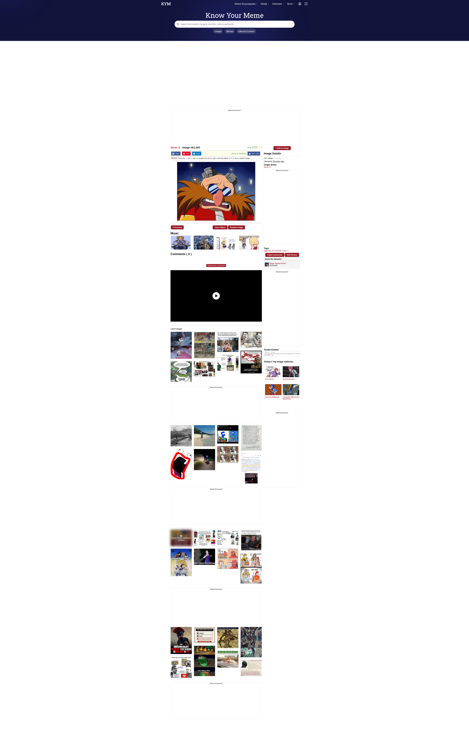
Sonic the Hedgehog (272, 397)
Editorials (277, 4)
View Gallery (220, 227)
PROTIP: (174, 158)
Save (187, 154)
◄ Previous (177, 227)
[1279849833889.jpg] (216, 191)
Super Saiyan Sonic (278, 263)
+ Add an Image (282, 148)
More (290, 4)
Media (264, 4)
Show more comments (216, 266)
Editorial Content (246, 31)
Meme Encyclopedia (245, 4)
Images (218, 31)
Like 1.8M (255, 154)
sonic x (285, 251)
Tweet (197, 154)
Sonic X (175, 147)
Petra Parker (269, 379)
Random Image (236, 227)
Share (176, 154)
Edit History (292, 255)
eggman (267, 251)
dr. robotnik (276, 251)
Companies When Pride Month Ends (291, 398)
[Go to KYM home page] (166, 4)
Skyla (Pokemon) (289, 379)
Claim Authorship (274, 255)
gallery (210, 158)
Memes (229, 31)
